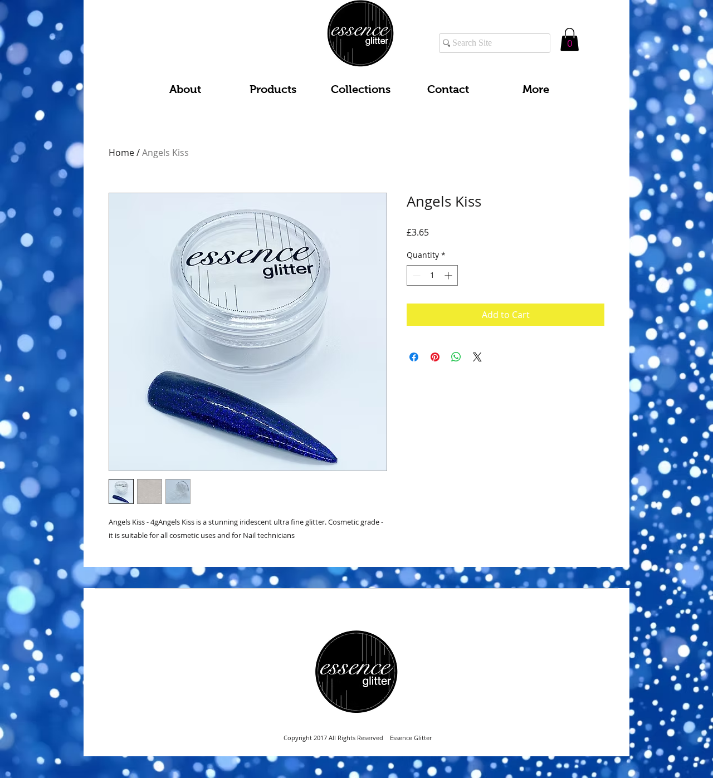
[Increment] (449, 275)
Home (121, 152)
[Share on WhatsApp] (456, 357)
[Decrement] (415, 275)
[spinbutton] (432, 275)
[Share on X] (477, 357)
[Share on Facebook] (414, 357)
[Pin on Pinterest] (435, 357)
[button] (569, 39)
